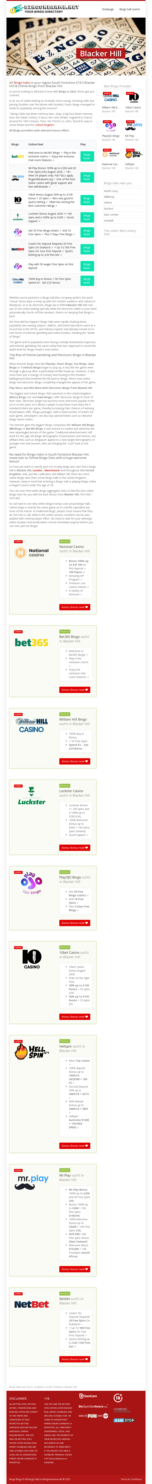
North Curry (111, 191)
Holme (108, 202)
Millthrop (109, 196)
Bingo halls (22, 82)
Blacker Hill (81, 551)
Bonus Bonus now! (73, 607)
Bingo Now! (86, 156)
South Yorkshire (54, 1387)
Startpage (108, 9)
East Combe (111, 214)
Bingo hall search (129, 9)
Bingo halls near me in (21, 1387)
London (37, 470)
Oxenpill (108, 220)
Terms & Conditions (131, 1479)
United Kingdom (44, 125)
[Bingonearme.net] (44, 9)
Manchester (52, 470)
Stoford (108, 208)
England (39, 1387)
